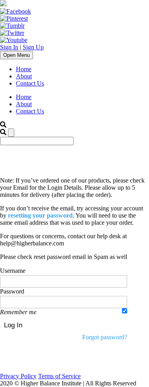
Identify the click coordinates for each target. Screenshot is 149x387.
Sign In (9, 47)
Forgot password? (104, 337)
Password (12, 291)
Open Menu (16, 55)
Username (12, 270)
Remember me (18, 312)
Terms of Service (59, 376)
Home (23, 69)
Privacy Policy (18, 376)
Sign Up (33, 47)
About (24, 76)
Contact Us (30, 83)
